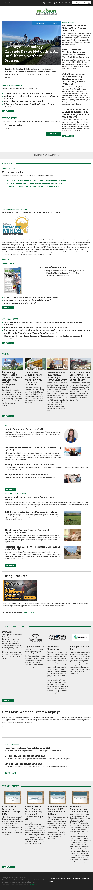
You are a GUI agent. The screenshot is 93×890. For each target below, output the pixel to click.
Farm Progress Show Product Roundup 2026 (27, 748)
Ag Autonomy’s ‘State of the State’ (20, 303)
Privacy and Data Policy (57, 878)
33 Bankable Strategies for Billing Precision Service (28, 93)
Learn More (6, 259)
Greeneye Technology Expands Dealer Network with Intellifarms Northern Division (31, 53)
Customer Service (73, 878)
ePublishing (33, 884)
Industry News (39, 23)
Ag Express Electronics (53, 647)
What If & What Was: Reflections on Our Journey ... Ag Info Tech (33, 449)
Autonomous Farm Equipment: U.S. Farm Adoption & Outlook (57, 810)
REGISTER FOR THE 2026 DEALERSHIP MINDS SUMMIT (31, 212)
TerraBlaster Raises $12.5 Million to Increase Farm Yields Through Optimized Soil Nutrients (76, 113)
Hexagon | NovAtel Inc (80, 647)
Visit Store (8, 867)
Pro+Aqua (7, 631)
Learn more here (29, 612)
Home (51, 882)
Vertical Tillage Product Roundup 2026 (25, 755)
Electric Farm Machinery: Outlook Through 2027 (11, 810)
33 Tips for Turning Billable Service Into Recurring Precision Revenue (36, 180)
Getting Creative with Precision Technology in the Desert (31, 297)
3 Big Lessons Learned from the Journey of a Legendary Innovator (28, 531)
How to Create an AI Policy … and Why (25, 429)
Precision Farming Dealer (53, 267)
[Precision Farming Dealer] (12, 280)
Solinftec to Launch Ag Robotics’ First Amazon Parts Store (74, 28)
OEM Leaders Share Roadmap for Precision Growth (28, 300)
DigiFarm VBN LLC (34, 646)
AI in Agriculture (52, 23)
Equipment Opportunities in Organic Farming (79, 809)
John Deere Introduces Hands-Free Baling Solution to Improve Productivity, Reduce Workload (74, 79)
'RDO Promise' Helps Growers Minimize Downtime (31, 512)
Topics (7, 3)
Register (66, 3)
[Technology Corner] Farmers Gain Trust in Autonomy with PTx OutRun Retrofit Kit (33, 378)
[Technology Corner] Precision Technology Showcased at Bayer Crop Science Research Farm (47, 330)
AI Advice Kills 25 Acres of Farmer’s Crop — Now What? (29, 498)
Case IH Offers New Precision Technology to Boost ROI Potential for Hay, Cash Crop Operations (76, 53)
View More (68, 136)
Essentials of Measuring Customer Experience (25, 101)
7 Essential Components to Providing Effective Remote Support (29, 105)
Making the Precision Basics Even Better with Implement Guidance (31, 97)
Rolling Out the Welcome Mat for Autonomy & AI (30, 464)
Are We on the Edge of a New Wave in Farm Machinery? (30, 333)
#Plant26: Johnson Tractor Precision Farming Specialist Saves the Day (80, 376)
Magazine (86, 878)
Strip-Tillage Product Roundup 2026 (23, 763)
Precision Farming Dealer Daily (16, 125)
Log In (58, 3)
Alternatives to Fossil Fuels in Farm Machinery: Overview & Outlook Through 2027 (34, 812)
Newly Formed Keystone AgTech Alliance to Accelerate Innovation (35, 327)
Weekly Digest (10, 128)
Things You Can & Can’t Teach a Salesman (26, 474)
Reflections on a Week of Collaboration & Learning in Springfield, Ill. (32, 548)
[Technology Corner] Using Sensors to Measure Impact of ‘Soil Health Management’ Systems (43, 337)
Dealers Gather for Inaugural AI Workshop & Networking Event (57, 376)
